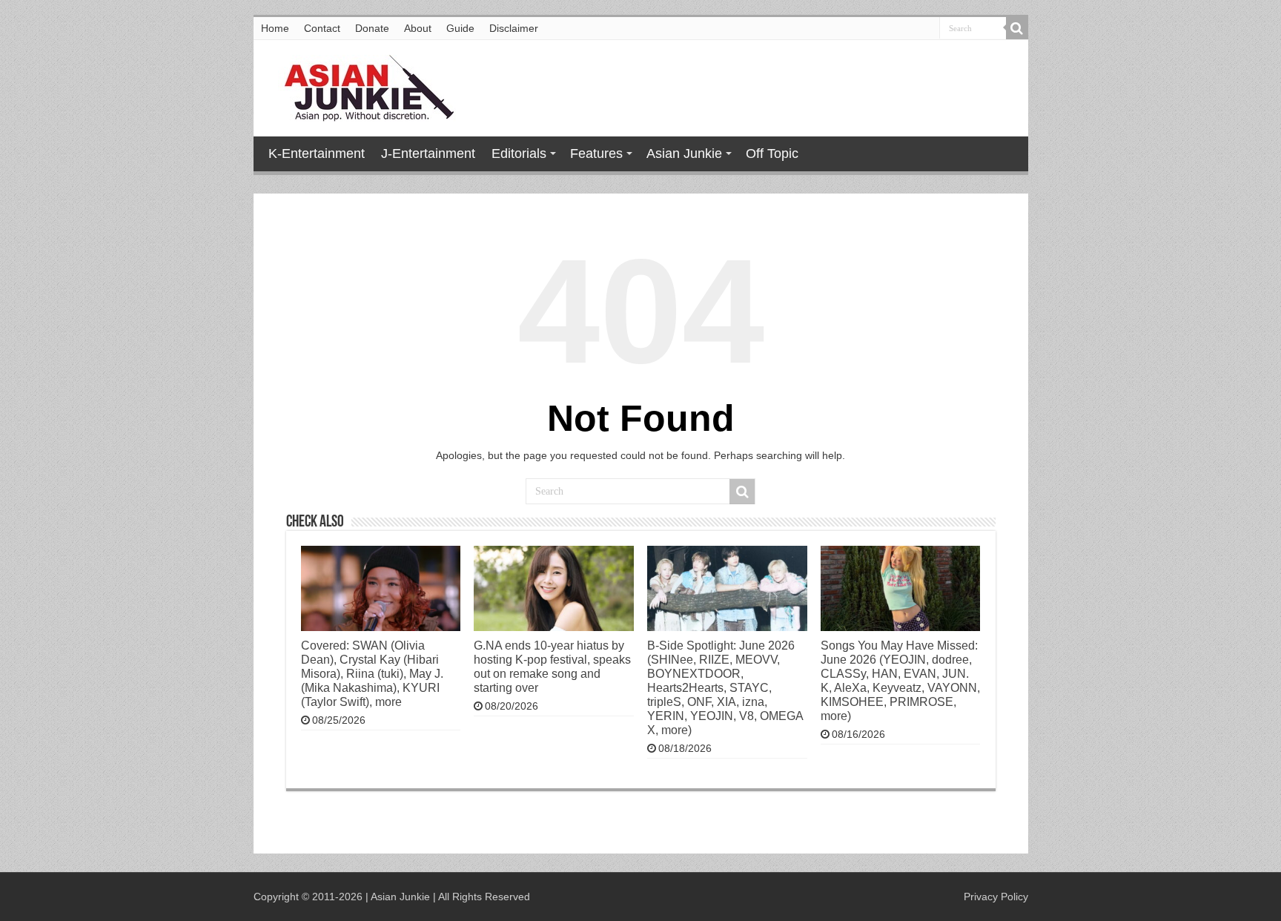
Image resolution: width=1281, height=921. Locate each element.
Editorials (518, 153)
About (417, 28)
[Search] (1017, 28)
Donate (372, 28)
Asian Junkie (684, 153)
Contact (322, 28)
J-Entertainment (428, 153)
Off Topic (772, 153)
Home (275, 28)
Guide (460, 28)
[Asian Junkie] (361, 85)
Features (596, 153)
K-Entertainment (316, 153)
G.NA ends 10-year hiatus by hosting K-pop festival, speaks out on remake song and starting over (552, 666)
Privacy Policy (996, 896)
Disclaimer (513, 28)
